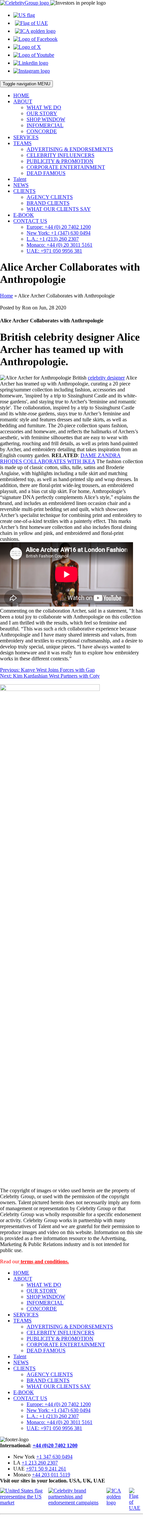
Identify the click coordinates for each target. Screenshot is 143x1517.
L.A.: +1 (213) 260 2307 (53, 239)
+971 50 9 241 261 (46, 1469)
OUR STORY (42, 113)
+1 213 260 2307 (40, 1463)
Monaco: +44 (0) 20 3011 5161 (59, 245)
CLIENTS (24, 191)
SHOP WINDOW (46, 119)
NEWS (21, 185)
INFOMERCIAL (45, 125)
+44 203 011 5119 (51, 1474)
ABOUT (22, 101)
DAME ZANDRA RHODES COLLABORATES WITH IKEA (60, 458)
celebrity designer (106, 377)
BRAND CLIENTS (48, 203)
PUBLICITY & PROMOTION (60, 161)
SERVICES (26, 137)
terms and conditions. (44, 1261)
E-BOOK (23, 215)
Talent (19, 179)
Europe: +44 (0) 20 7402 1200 (59, 227)
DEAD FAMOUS (46, 173)
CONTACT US (30, 221)
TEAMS (22, 143)
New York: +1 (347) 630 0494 (58, 233)
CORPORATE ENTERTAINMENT (66, 167)
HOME (21, 95)
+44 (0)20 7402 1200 (55, 1445)
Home (6, 295)
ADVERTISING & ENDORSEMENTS (70, 149)
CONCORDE (42, 131)
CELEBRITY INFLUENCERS (60, 155)
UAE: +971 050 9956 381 (54, 251)
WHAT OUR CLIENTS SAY (59, 209)
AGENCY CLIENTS (50, 197)
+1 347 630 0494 (54, 1457)
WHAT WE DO (44, 107)
